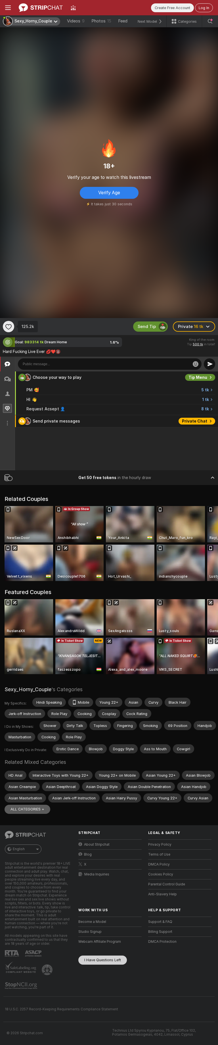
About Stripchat (97, 845)
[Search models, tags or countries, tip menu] (210, 21)
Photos (101, 21)
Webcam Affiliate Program (99, 942)
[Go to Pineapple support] (48, 969)
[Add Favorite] (8, 326)
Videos (76, 21)
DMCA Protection (162, 942)
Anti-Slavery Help (162, 894)
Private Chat (194, 421)
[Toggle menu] (8, 7)
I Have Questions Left (102, 960)
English (19, 849)
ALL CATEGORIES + (27, 809)
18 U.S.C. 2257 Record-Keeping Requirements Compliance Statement (61, 1009)
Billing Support (160, 932)
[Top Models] (73, 7)
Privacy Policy (159, 845)
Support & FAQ (160, 922)
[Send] (209, 364)
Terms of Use (159, 854)
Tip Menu (197, 377)
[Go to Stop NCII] (21, 985)
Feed (122, 21)
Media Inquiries (96, 874)
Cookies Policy (160, 874)
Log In (204, 8)
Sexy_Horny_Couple (28, 689)
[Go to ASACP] (34, 953)
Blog (88, 854)
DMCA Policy (159, 864)
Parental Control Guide (166, 884)
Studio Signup (90, 932)
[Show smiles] (195, 364)
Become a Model (92, 922)
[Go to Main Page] (41, 7)
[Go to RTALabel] (12, 953)
